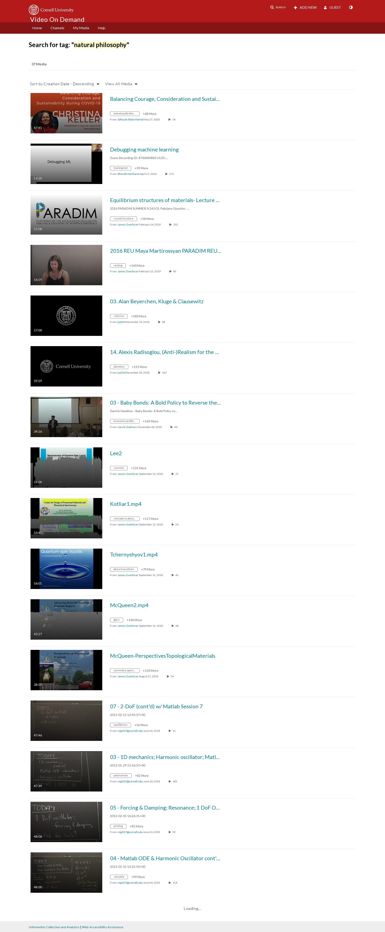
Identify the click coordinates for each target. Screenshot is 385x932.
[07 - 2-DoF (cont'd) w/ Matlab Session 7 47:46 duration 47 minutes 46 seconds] (66, 720)
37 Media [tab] (39, 64)
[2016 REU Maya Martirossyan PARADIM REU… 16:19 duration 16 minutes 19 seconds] (66, 265)
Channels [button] (57, 28)
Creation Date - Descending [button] (62, 83)
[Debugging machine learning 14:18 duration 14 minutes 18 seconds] (66, 163)
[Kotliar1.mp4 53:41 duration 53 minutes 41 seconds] (66, 518)
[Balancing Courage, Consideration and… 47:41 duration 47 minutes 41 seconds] (66, 113)
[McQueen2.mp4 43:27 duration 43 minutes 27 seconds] (66, 619)
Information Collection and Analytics (54, 927)
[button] (278, 7)
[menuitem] (37, 28)
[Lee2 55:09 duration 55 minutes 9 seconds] (66, 467)
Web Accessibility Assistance (102, 927)
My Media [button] (81, 28)
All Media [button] (118, 83)
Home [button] (37, 28)
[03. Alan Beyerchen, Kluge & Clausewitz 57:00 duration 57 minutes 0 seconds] (66, 315)
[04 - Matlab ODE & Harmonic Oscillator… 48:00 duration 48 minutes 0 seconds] (66, 872)
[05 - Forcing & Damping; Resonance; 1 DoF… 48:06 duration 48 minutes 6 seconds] (66, 821)
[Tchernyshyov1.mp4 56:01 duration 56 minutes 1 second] (66, 568)
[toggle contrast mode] (350, 7)
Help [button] (101, 28)
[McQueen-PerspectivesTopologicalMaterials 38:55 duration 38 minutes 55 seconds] (66, 670)
